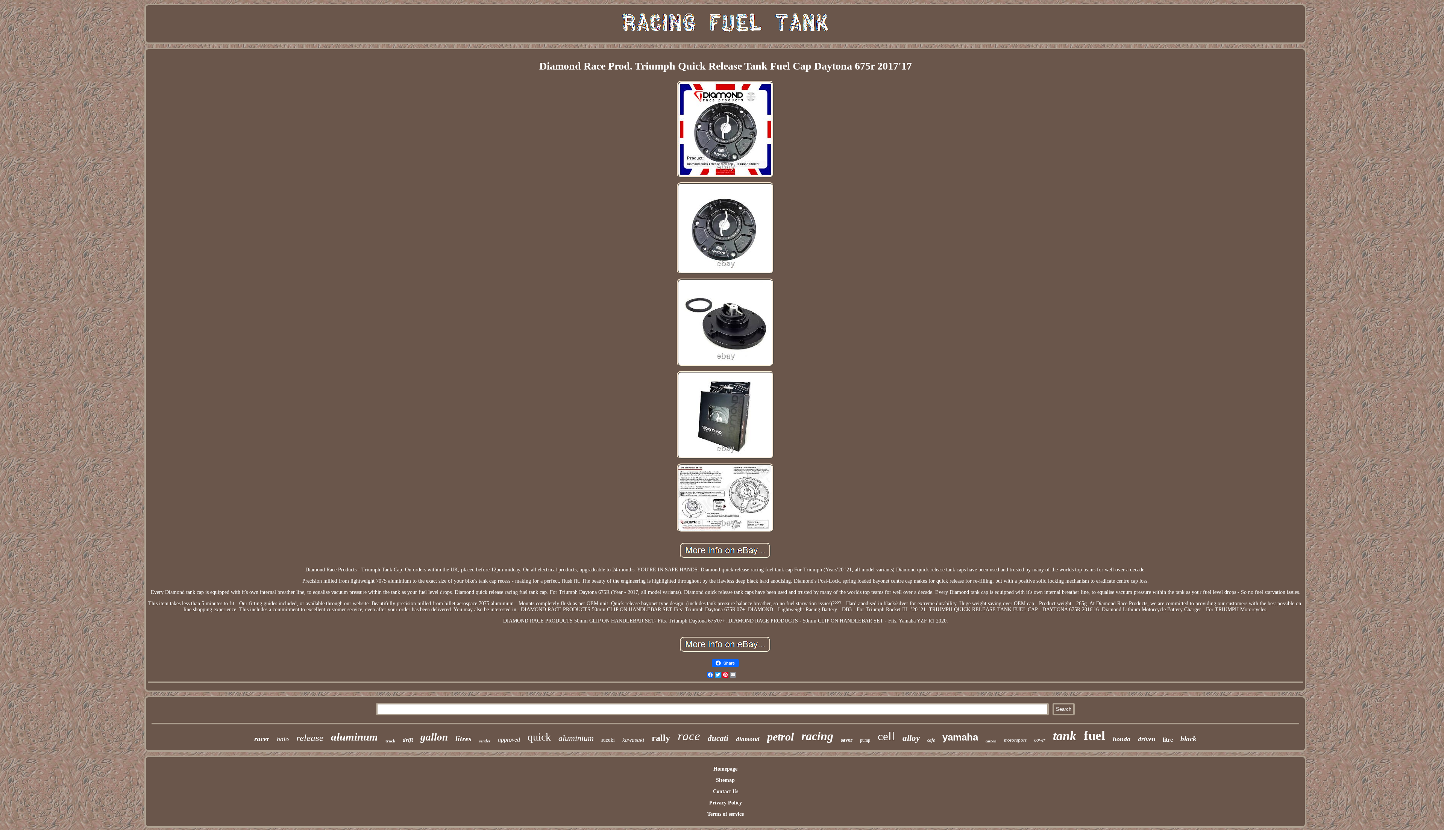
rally (661, 738)
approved (509, 739)
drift (408, 740)
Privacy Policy (725, 803)
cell (886, 736)
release (309, 738)
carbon (991, 741)
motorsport (1015, 740)
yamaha (960, 737)
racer (261, 739)
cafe (931, 740)
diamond (748, 739)
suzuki (608, 740)
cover (1039, 740)
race (689, 736)
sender (484, 741)
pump (865, 740)
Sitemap (725, 780)
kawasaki (633, 740)
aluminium (576, 738)
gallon (434, 737)
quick (539, 737)
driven (1146, 739)
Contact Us (725, 791)
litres (463, 739)
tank (1064, 736)
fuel (1094, 735)
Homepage (725, 769)
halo (283, 739)
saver (846, 740)
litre (1168, 739)
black (1188, 739)
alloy (911, 738)
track (390, 741)
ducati (718, 738)
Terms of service (725, 814)
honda (1121, 739)
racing (817, 736)
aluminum (354, 737)
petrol (780, 736)
